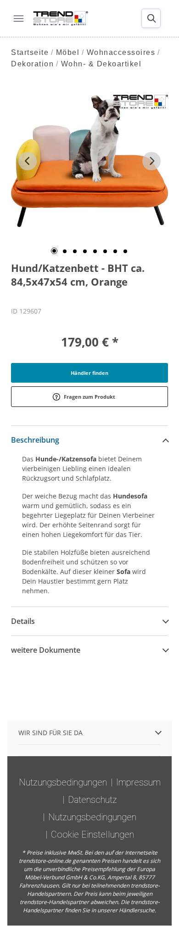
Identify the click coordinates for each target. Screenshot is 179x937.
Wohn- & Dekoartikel (101, 64)
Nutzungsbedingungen (63, 782)
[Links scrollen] (27, 161)
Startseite (30, 52)
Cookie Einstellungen (92, 834)
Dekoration (32, 64)
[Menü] (18, 18)
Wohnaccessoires (121, 52)
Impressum (138, 782)
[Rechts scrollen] (151, 161)
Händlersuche (137, 910)
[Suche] (151, 18)
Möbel (68, 52)
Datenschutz (92, 799)
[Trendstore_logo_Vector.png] (60, 18)
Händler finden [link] (89, 372)
